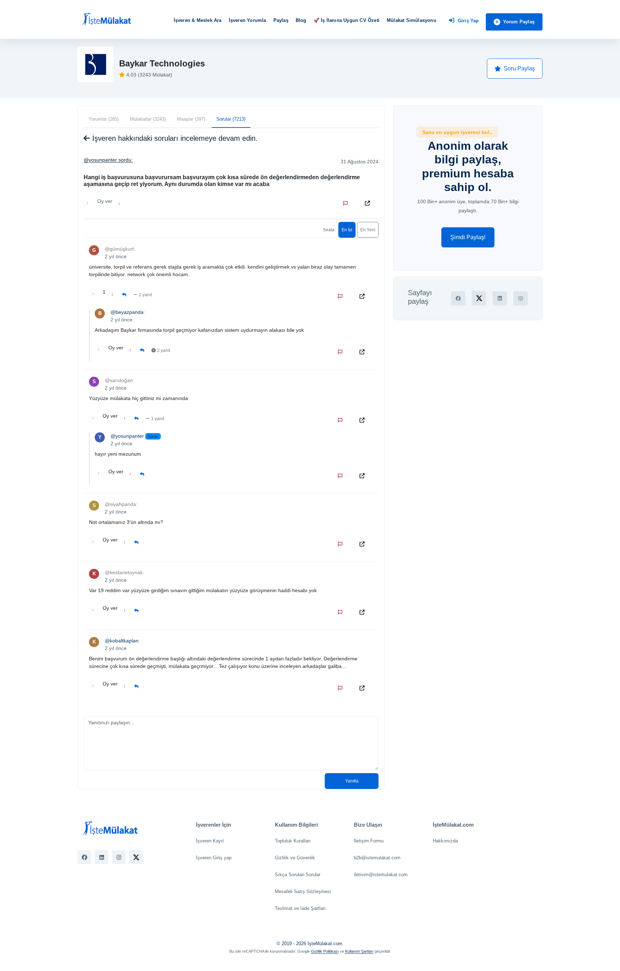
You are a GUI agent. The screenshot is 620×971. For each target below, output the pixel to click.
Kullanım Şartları (359, 951)
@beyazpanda (127, 312)
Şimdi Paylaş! (467, 237)
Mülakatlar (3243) (148, 119)
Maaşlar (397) (191, 119)
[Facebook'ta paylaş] (458, 298)
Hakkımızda (445, 841)
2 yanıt (163, 350)
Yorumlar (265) (104, 119)
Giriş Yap (468, 20)
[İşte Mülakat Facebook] (84, 857)
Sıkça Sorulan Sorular (297, 874)
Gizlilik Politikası (325, 951)
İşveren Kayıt (210, 841)
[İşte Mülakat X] (136, 857)
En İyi (347, 229)
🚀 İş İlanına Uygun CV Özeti (347, 20)
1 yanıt (145, 294)
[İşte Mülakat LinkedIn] (101, 857)
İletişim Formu (369, 841)
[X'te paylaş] (479, 298)
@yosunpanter (100, 160)
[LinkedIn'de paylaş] (500, 298)
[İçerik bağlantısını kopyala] (369, 203)
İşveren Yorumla (247, 20)
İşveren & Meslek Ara (198, 20)
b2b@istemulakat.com (377, 857)
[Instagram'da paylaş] (520, 298)
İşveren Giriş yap (213, 857)
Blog (301, 20)
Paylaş (280, 20)
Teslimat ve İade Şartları (300, 908)
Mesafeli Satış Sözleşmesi (303, 891)
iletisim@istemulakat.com (381, 874)
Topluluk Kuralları (293, 841)
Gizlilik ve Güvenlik (295, 857)
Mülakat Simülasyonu (411, 20)
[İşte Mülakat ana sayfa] (106, 19)
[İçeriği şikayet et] (346, 203)
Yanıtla (351, 781)
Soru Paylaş (519, 68)
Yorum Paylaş (519, 21)
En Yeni (367, 229)
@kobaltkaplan (121, 641)
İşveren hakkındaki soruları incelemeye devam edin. (174, 138)
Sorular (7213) (230, 119)
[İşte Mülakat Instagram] (119, 857)
